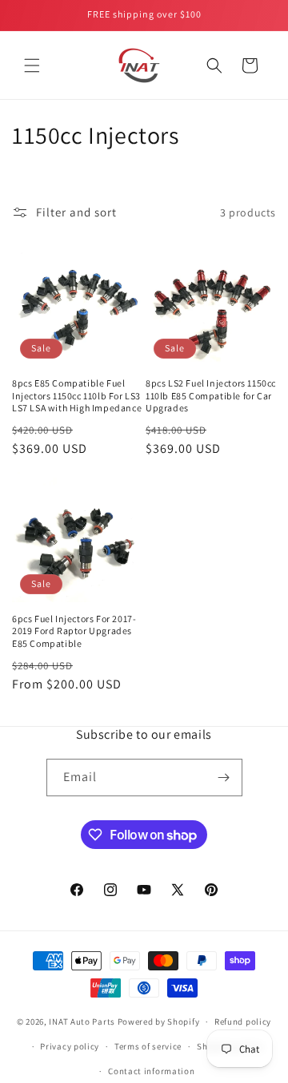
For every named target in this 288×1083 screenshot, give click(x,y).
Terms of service (148, 1046)
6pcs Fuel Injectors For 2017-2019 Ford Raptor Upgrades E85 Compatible (74, 631)
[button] (32, 65)
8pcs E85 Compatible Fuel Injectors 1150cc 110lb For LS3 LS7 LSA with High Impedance (77, 395)
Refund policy (242, 1021)
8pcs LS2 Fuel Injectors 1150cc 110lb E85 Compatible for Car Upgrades (211, 395)
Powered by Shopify (159, 1021)
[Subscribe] (224, 777)
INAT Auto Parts (82, 1021)
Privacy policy (69, 1046)
